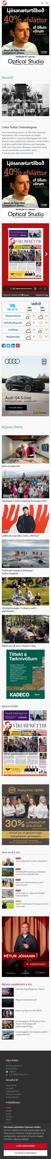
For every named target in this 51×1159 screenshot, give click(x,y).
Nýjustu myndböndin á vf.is (17, 984)
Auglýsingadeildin (12, 1091)
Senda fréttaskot (12, 1097)
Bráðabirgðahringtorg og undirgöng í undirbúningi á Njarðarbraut (31, 873)
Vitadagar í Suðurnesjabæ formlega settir (24, 500)
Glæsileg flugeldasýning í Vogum (30, 989)
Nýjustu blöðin (11, 1085)
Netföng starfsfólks (13, 1094)
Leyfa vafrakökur (25, 1146)
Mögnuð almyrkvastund (26, 1000)
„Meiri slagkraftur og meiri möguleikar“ (31, 861)
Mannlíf (9, 1111)
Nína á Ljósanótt (11, 466)
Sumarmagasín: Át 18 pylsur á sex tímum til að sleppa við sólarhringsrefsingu (30, 1024)
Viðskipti (9, 1117)
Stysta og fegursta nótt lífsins (29, 1010)
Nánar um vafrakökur (21, 1139)
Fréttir (8, 1108)
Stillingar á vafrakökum (25, 1153)
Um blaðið (9, 1088)
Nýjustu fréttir (12, 427)
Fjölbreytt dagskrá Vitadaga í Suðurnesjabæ (17, 572)
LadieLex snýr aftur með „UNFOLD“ (21, 535)
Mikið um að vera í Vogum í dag (19, 645)
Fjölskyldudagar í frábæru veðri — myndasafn (20, 610)
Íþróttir (8, 1114)
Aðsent (8, 1120)
